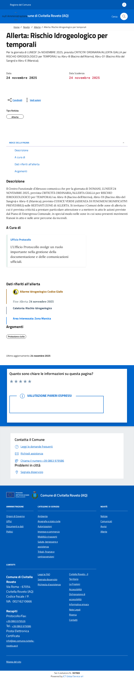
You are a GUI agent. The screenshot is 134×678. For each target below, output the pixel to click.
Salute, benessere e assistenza (48, 544)
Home (17, 27)
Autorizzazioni (45, 526)
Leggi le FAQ (44, 574)
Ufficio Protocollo (20, 239)
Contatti (73, 620)
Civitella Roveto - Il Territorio (78, 576)
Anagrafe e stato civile (49, 521)
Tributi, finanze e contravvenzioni (46, 554)
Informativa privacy (79, 604)
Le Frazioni (74, 584)
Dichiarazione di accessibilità (77, 596)
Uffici (9, 521)
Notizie (103, 516)
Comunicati (106, 521)
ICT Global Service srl (73, 676)
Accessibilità (75, 589)
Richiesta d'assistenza (49, 584)
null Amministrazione (15, 16)
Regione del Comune (20, 4)
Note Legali (74, 610)
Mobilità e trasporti (47, 537)
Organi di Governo (15, 516)
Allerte (37, 27)
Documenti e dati (15, 526)
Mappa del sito (13, 662)
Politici (9, 532)
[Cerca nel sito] (124, 16)
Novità (26, 27)
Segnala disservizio (47, 579)
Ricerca (73, 615)
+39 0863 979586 (21, 626)
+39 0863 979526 (15, 621)
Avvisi (103, 526)
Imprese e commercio (49, 532)
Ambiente (43, 516)
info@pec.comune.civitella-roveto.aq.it (20, 643)
